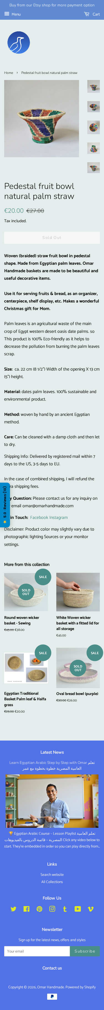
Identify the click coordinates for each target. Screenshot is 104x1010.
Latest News (52, 752)
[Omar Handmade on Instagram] (52, 910)
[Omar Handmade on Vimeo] (91, 910)
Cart (96, 14)
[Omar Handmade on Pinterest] (39, 910)
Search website (52, 875)
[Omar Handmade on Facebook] (26, 910)
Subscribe (85, 951)
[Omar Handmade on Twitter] (14, 910)
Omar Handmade (50, 987)
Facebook (39, 517)
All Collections (52, 882)
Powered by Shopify (80, 987)
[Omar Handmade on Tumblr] (65, 910)
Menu (16, 14)
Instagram (58, 517)
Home (8, 73)
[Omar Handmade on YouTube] (78, 910)
